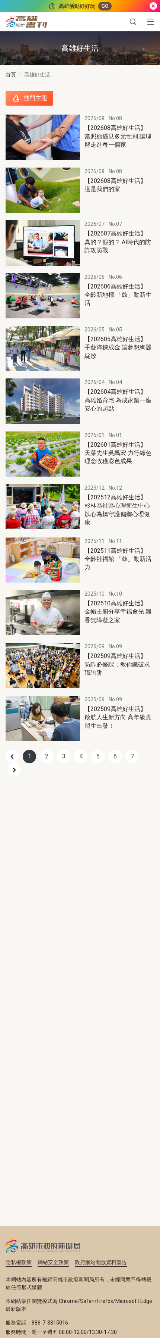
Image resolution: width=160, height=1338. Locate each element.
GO (105, 6)
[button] (133, 21)
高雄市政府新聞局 (43, 1245)
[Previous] (12, 756)
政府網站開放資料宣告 (101, 1262)
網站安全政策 (53, 1262)
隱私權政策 (19, 1262)
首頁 (11, 75)
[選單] (150, 21)
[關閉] (153, 6)
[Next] (14, 770)
